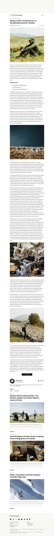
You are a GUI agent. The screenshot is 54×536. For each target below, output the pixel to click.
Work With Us (24, 529)
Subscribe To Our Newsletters (14, 522)
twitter (43, 380)
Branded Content (13, 434)
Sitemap (16, 530)
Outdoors (12, 393)
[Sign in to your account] (42, 15)
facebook (38, 380)
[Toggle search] (43, 15)
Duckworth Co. (15, 76)
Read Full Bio (18, 385)
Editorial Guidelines (30, 523)
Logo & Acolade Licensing (14, 525)
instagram (40, 380)
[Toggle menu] (10, 15)
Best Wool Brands (17, 87)
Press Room (12, 530)
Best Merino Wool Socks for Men (20, 89)
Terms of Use (36, 529)
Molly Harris (12, 25)
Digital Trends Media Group (14, 529)
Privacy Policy (42, 529)
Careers (20, 529)
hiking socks (31, 70)
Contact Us (11, 523)
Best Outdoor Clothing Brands (19, 85)
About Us (28, 522)
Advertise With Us (30, 525)
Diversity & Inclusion (30, 529)
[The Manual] (17, 15)
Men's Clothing (16, 390)
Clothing (11, 390)
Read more (12, 431)
